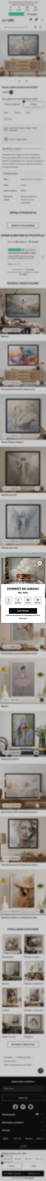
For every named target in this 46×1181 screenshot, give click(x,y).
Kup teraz (23, 611)
